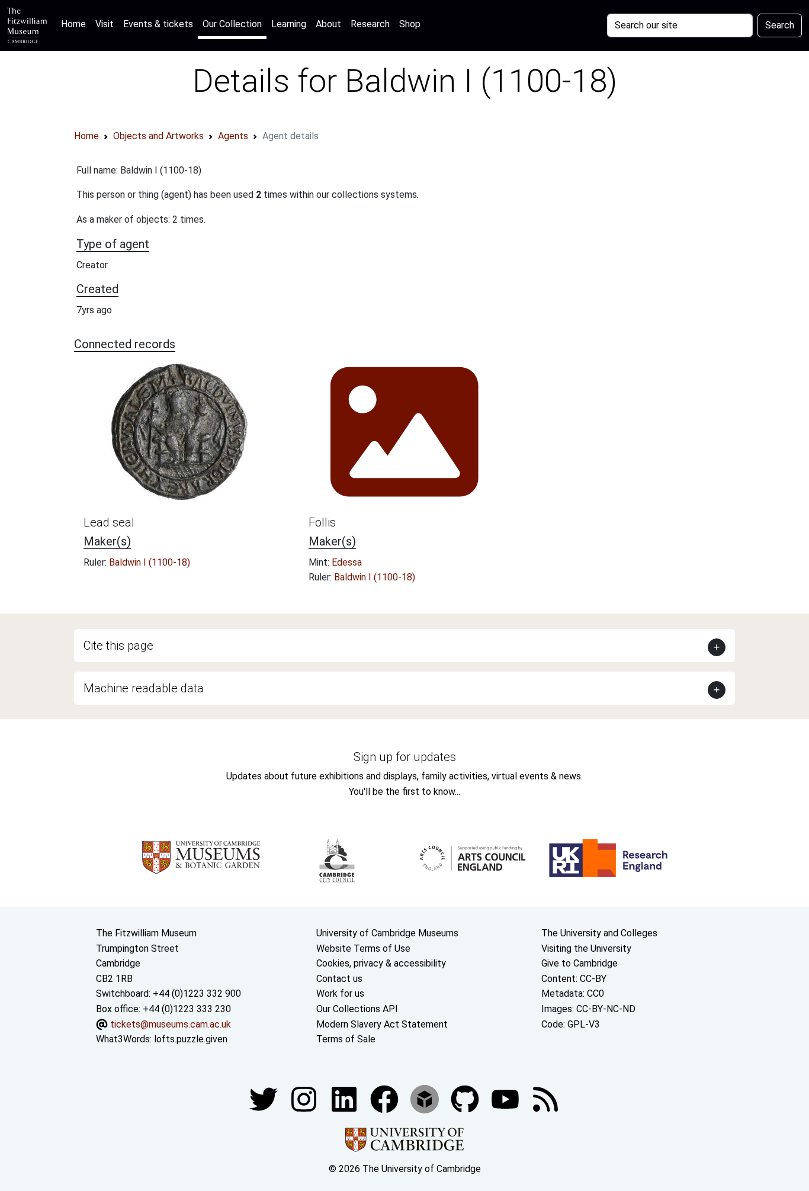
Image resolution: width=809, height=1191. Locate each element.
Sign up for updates (405, 757)
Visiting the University (586, 948)
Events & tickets (158, 24)
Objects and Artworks (158, 136)
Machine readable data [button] (144, 688)
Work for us (340, 993)
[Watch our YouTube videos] (506, 1098)
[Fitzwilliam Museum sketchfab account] (426, 1098)
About (328, 24)
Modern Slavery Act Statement (382, 1024)
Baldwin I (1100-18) (149, 562)
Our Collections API (357, 1009)
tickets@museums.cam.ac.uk (170, 1024)
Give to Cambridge (579, 963)
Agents (233, 136)
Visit (104, 24)
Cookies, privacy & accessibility (381, 963)
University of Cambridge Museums (387, 933)
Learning (288, 24)
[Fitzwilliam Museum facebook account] (345, 1098)
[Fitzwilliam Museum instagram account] (305, 1098)
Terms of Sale (345, 1039)
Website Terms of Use (363, 948)
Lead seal (109, 522)
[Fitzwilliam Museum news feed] (545, 1098)
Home (76, 24)
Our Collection (232, 24)
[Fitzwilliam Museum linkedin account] (385, 1098)
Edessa (347, 562)
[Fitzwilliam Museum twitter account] (265, 1098)
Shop (409, 24)
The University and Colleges (599, 933)
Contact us (339, 978)
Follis (322, 522)
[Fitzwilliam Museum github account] (466, 1098)
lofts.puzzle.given (190, 1039)
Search (779, 25)
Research (370, 24)
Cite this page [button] (118, 645)
